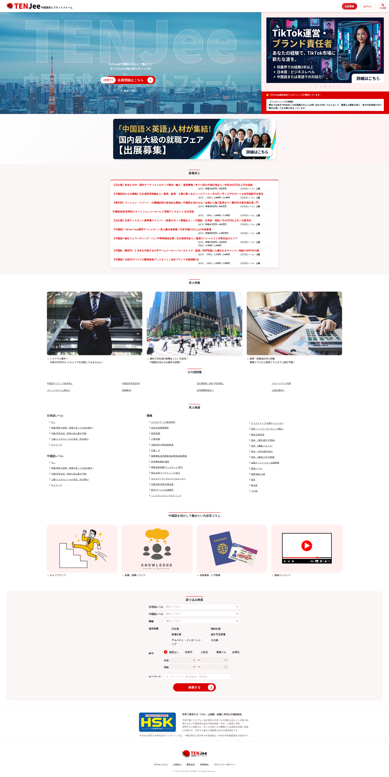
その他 (254, 491)
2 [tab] (316, 86)
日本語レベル (156, 607)
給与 (151, 653)
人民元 (204, 652)
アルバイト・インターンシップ (186, 642)
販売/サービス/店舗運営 (162, 490)
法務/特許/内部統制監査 (162, 445)
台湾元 (235, 652)
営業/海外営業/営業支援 (162, 484)
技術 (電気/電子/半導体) (263, 440)
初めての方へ (131, 91)
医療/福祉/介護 (258, 474)
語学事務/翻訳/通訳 (160, 462)
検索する (194, 687)
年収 (166, 660)
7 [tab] (338, 86)
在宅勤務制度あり (205, 390)
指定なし (174, 652)
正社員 (175, 628)
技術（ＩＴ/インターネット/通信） (267, 429)
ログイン (367, 6)
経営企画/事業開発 (160, 428)
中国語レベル (156, 614)
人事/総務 (155, 439)
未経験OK (126, 390)
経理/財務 (155, 433)
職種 (151, 621)
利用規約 (204, 764)
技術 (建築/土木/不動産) (263, 457)
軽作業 (254, 485)
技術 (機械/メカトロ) (261, 446)
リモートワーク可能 (281, 383)
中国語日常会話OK (131, 383)
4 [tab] (325, 86)
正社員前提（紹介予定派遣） (210, 383)
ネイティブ (56, 445)
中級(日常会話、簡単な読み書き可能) (69, 433)
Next (386, 50)
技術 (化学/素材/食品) (262, 451)
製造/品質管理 (257, 435)
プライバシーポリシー (224, 764)
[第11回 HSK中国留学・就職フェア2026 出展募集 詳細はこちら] (194, 139)
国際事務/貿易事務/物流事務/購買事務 (169, 456)
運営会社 (191, 764)
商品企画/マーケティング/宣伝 (165, 473)
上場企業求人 (278, 390)
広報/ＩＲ (155, 450)
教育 (253, 480)
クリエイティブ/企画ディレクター (267, 423)
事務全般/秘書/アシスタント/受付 (167, 467)
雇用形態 (153, 628)
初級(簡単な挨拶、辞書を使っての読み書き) (72, 428)
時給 (166, 667)
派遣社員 (176, 634)
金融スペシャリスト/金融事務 (265, 463)
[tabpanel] (325, 50)
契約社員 (216, 628)
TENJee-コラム (162, 764)
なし (53, 422)
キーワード (155, 676)
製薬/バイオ (256, 468)
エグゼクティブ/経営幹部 (163, 422)
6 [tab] (334, 86)
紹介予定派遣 (218, 634)
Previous (264, 50)
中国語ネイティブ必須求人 (59, 383)
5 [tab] (329, 86)
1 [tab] (311, 86)
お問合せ (178, 764)
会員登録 (349, 6)
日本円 (188, 652)
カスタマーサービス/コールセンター (168, 479)
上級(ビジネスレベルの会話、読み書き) (70, 439)
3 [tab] (320, 86)
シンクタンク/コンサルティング (166, 495)
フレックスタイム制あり (58, 390)
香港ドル (221, 652)
